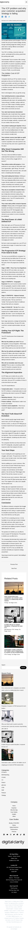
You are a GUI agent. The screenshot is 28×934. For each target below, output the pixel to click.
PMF (3, 790)
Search (3, 665)
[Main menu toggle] (26, 2)
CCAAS (4, 777)
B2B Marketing (7, 629)
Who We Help (14, 810)
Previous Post (14, 564)
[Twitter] (9, 17)
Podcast (4, 792)
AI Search (4, 772)
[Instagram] (10, 834)
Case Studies (14, 812)
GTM (13, 629)
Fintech (3, 782)
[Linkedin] (2, 17)
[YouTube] (7, 834)
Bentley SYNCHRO (14, 823)
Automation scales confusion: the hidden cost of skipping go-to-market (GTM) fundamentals (13, 651)
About (14, 816)
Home (14, 805)
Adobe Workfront (14, 827)
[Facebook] (6, 17)
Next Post (14, 568)
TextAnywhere (14, 829)
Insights (14, 814)
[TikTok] (20, 834)
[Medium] (24, 834)
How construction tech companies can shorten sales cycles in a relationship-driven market (13, 599)
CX (2, 780)
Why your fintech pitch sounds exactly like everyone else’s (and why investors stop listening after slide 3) (14, 726)
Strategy (6, 602)
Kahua (14, 825)
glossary (4, 785)
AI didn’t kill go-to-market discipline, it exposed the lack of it (13, 626)
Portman (14, 831)
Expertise (14, 808)
